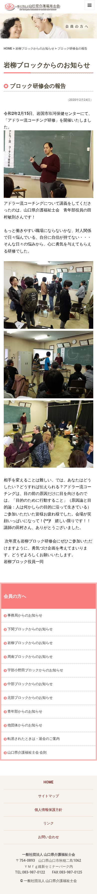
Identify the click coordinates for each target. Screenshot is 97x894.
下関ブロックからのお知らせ (30, 629)
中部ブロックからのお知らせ (30, 684)
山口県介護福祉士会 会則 (27, 752)
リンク (48, 823)
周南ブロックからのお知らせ (30, 657)
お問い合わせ (48, 837)
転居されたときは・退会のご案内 (33, 739)
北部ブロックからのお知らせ (30, 698)
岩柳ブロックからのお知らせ (34, 48)
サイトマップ (48, 796)
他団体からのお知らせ (24, 725)
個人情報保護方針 (48, 810)
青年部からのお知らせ (24, 711)
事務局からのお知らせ (24, 615)
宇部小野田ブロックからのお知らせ (35, 670)
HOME (8, 48)
